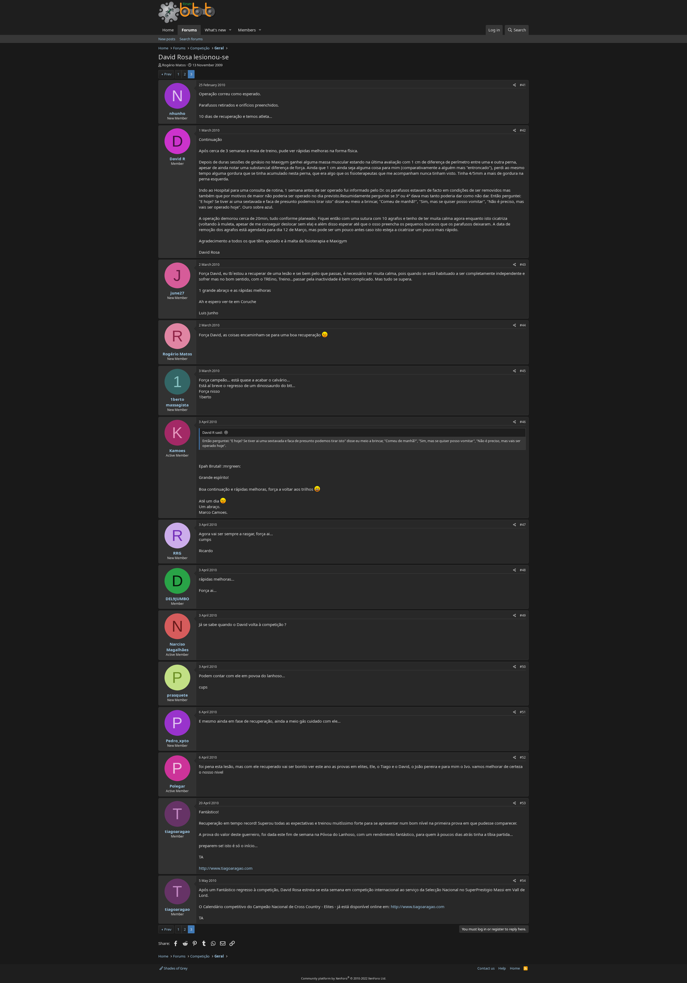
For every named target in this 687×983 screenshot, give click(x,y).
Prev (167, 74)
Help (502, 968)
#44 (523, 325)
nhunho (177, 113)
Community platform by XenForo (343, 978)
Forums (189, 29)
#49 (523, 615)
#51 (523, 712)
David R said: (212, 432)
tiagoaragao (177, 831)
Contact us (486, 968)
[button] (230, 30)
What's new (215, 29)
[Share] (514, 85)
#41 (523, 85)
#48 (523, 570)
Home (168, 29)
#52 (523, 757)
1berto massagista (177, 401)
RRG (177, 553)
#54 (523, 880)
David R (177, 158)
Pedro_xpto (177, 740)
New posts (166, 39)
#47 (523, 524)
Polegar (177, 786)
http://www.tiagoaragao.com (226, 868)
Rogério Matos (174, 65)
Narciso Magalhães (177, 646)
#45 (523, 371)
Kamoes (177, 450)
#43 (523, 264)
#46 (523, 422)
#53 (523, 803)
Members (247, 29)
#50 (523, 666)
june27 (177, 293)
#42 (523, 130)
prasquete (177, 695)
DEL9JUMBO (177, 598)
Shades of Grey (175, 968)
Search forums (191, 39)
